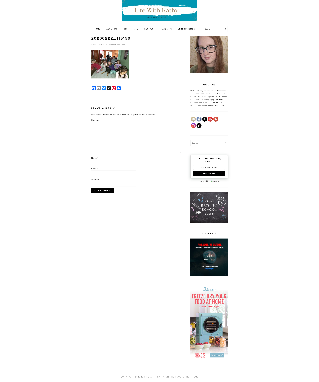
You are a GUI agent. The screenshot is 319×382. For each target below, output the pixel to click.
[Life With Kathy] (159, 22)
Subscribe (209, 173)
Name (94, 158)
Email (94, 168)
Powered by (204, 181)
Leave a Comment (118, 44)
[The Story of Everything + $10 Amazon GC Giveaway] (209, 275)
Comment (96, 120)
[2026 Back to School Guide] (209, 223)
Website (95, 179)
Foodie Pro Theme (187, 377)
